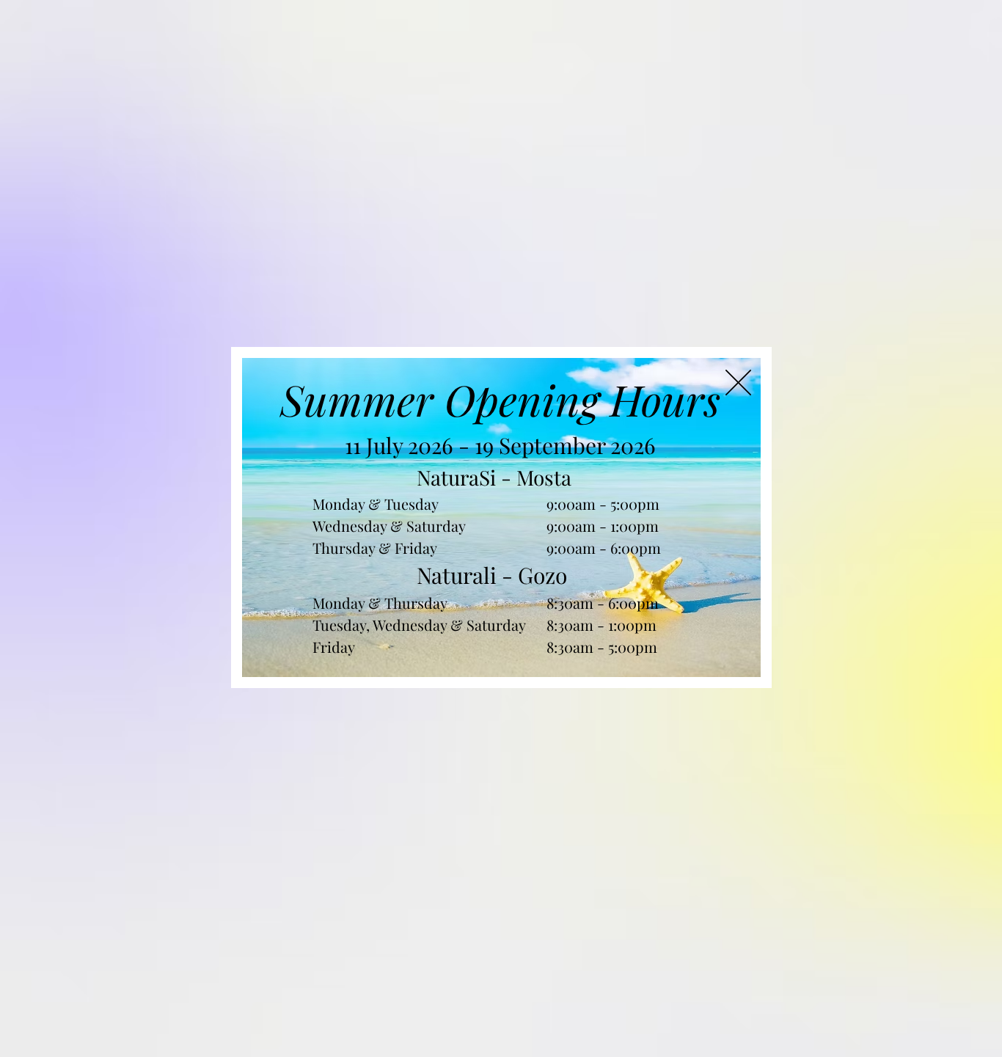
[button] (738, 382)
